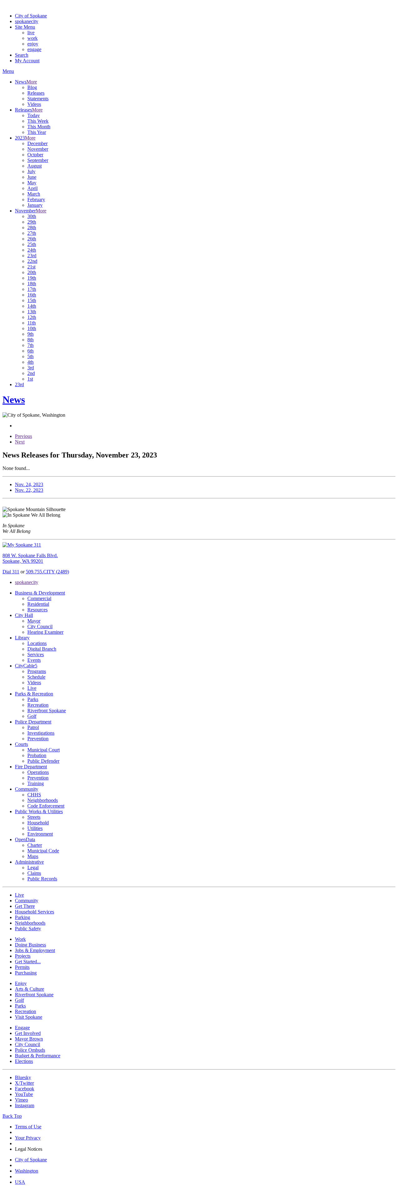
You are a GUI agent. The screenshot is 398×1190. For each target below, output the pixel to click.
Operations (38, 772)
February (36, 199)
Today (33, 115)
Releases (35, 93)
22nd (32, 261)
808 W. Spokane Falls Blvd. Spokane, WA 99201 (30, 558)
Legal (33, 867)
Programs (36, 671)
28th (31, 227)
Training (35, 783)
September (37, 160)
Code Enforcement (45, 805)
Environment (40, 834)
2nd (31, 373)
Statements (38, 98)
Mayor (33, 620)
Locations (37, 643)
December (37, 143)
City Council (40, 626)
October (35, 154)
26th (31, 238)
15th (31, 300)
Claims (34, 873)
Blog (32, 87)
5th (30, 356)
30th (31, 216)
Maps (32, 856)
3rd (30, 367)
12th (31, 317)
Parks (32, 699)
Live (31, 688)
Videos (34, 104)
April (32, 188)
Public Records (42, 878)
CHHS (34, 794)
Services (35, 654)
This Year (36, 132)
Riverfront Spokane (46, 710)
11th (31, 322)
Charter (34, 845)
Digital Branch (41, 649)
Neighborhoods (42, 800)
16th (31, 294)
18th (31, 283)
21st (31, 266)
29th (31, 222)
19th (31, 278)
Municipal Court (43, 749)
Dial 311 (10, 571)
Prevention (38, 738)
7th (30, 345)
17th (31, 289)
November (37, 149)
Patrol (33, 727)
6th (30, 350)
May (31, 182)
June (31, 177)
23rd (31, 255)
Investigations (40, 733)
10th (31, 328)
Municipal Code (43, 850)
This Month (38, 126)
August (34, 165)
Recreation (38, 705)
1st (30, 379)
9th (30, 334)
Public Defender (43, 761)
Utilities (35, 828)
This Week (38, 121)
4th (30, 362)
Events (34, 660)
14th (31, 306)
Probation (36, 755)
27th (31, 233)
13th (31, 311)
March (33, 194)
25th (31, 244)
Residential (38, 604)
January (35, 205)
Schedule (36, 677)
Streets (33, 817)
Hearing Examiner (45, 632)
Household (38, 822)
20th (31, 272)
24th (31, 250)
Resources (37, 609)
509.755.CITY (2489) (47, 571)
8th (30, 339)
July (31, 171)
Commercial (39, 598)
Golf (31, 716)
